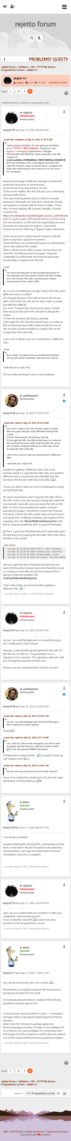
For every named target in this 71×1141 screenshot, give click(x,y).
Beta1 (25, 151)
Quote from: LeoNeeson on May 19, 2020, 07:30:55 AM (28, 139)
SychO (47, 1134)
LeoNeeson (30, 395)
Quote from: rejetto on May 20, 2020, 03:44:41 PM (26, 716)
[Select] (12, 545)
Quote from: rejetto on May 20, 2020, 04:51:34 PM (26, 737)
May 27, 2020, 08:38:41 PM (26, 827)
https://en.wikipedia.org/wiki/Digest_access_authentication (36, 215)
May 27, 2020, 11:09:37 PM (26, 973)
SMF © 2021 (16, 1131)
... (15, 91)
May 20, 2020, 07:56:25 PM (26, 706)
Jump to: (19, 1093)
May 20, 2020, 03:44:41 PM (26, 630)
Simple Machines (34, 1131)
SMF (5, 1131)
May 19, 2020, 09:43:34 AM (26, 130)
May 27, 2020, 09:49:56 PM (26, 903)
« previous (54, 82)
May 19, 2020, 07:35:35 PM (26, 413)
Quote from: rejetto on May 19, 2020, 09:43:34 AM (26, 423)
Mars (26, 802)
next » (64, 82)
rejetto (20, 82)
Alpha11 (11, 151)
